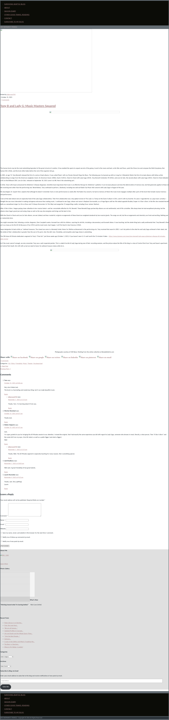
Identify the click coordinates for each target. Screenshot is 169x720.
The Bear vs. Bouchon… (11, 644)
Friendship (19, 363)
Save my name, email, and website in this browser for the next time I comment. (28, 533)
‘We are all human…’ (11, 628)
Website (2, 529)
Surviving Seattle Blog (14, 4)
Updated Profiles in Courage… (13, 631)
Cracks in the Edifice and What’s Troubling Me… (19, 642)
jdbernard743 (11, 94)
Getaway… (7, 639)
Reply (6, 394)
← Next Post (4, 366)
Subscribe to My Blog (14, 22)
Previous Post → (5, 369)
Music (25, 363)
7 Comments (5, 100)
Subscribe (6, 687)
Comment (4, 516)
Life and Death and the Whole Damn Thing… (18, 633)
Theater (30, 363)
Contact (8, 18)
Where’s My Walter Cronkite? (13, 647)
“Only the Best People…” (12, 636)
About (7, 8)
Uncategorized (37, 363)
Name (2, 520)
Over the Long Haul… (11, 625)
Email (2, 524)
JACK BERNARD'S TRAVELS (8, 27)
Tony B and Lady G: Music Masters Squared (28, 106)
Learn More (4, 564)
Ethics (13, 363)
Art (9, 363)
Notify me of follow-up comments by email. (16, 537)
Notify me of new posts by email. (13, 541)
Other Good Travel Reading (16, 15)
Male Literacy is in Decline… (13, 623)
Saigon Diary (10, 11)
